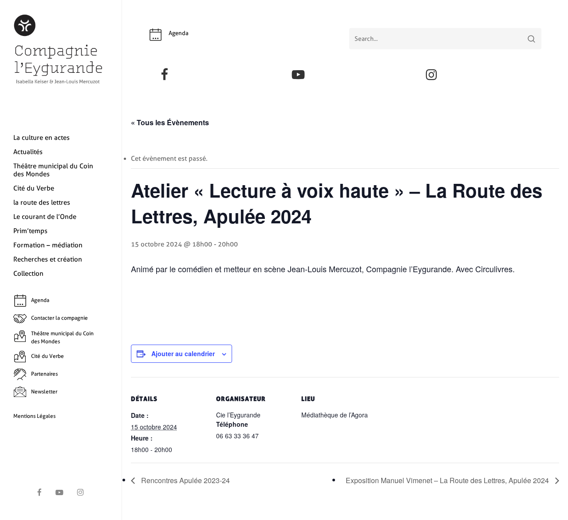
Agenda (179, 33)
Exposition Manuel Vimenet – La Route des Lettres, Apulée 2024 (448, 480)
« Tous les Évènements (170, 122)
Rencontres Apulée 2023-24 (184, 480)
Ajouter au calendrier (183, 353)
